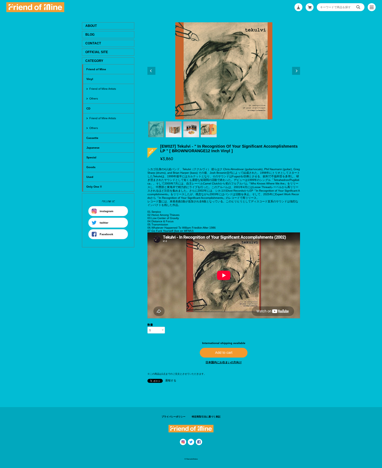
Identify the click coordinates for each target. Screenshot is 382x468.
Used (89, 176)
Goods (91, 167)
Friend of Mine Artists (102, 88)
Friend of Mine (96, 69)
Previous (151, 71)
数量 (150, 324)
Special (91, 157)
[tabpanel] (223, 70)
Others (93, 98)
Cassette (92, 137)
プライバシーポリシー (173, 416)
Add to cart (223, 353)
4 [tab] (209, 129)
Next (296, 71)
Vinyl (89, 79)
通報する (170, 380)
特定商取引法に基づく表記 (206, 416)
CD (88, 108)
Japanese (92, 147)
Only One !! (94, 186)
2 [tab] (174, 129)
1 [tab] (156, 129)
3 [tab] (191, 129)
